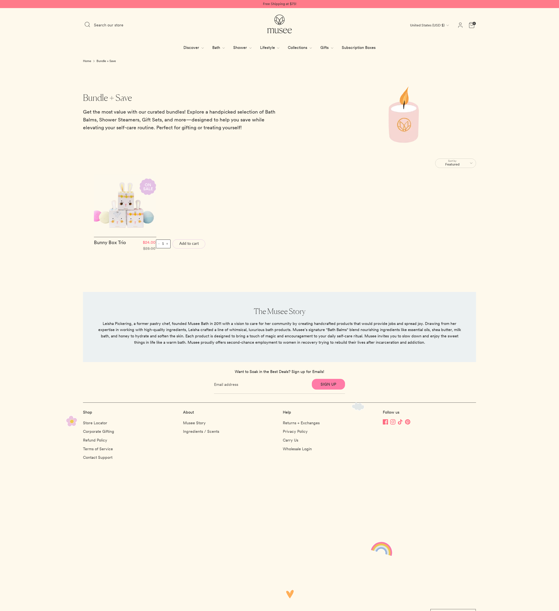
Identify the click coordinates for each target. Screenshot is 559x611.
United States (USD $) (427, 25)
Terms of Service (98, 449)
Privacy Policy (295, 431)
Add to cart (189, 244)
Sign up (328, 384)
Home (87, 61)
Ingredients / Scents (201, 431)
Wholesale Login (297, 449)
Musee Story (194, 423)
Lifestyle (268, 47)
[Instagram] (392, 422)
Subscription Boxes (359, 47)
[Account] (460, 25)
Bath (216, 47)
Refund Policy (95, 440)
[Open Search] (87, 24)
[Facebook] (385, 422)
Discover (191, 47)
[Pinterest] (407, 422)
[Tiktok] (400, 422)
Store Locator (95, 423)
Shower (240, 47)
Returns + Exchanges (301, 423)
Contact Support (97, 457)
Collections (298, 47)
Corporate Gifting (98, 431)
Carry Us (290, 440)
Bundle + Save (106, 61)
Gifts (325, 47)
